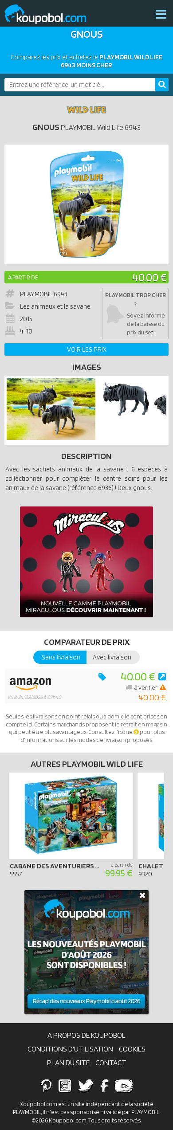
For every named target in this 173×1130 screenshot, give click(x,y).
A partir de (23, 277)
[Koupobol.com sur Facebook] (104, 1086)
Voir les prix (86, 349)
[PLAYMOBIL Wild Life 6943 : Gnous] (86, 204)
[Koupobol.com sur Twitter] (86, 1086)
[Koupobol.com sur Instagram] (65, 1086)
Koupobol (51, 14)
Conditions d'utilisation (70, 1048)
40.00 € (149, 277)
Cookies (132, 1048)
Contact (110, 1062)
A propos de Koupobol (86, 1035)
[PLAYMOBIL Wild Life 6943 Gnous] (51, 438)
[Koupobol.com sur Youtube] (123, 1086)
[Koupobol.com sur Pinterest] (46, 1086)
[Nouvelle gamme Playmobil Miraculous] (86, 561)
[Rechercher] (162, 84)
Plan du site (68, 1062)
